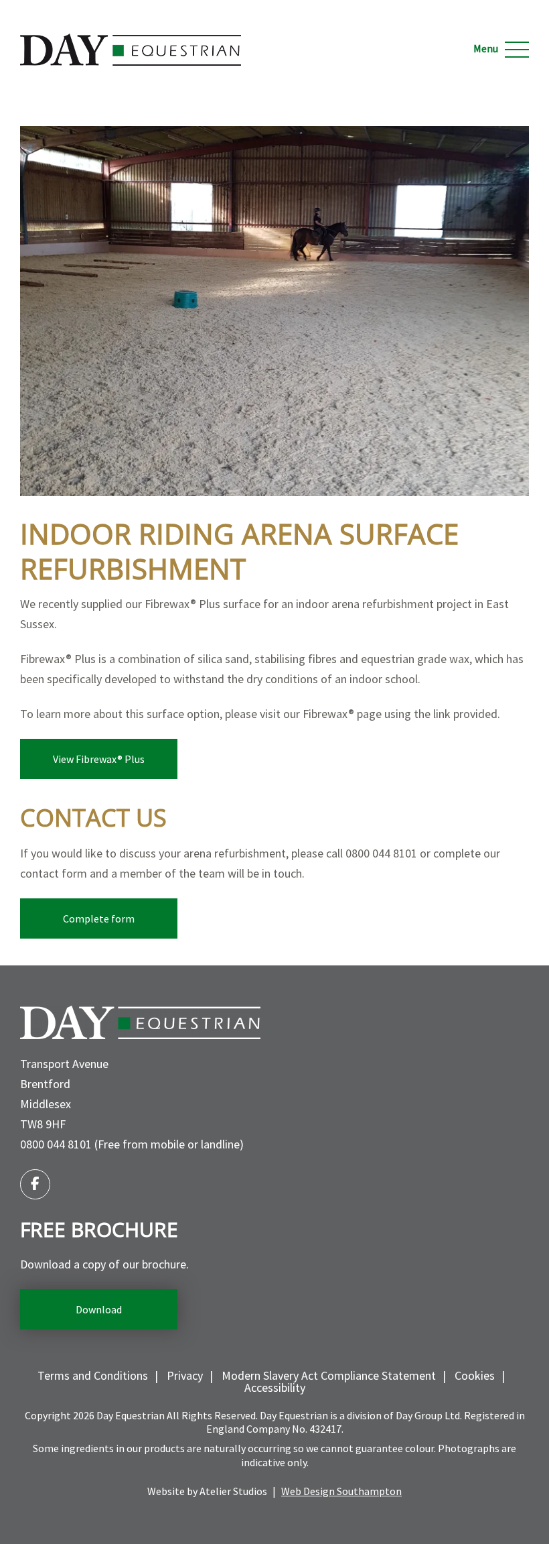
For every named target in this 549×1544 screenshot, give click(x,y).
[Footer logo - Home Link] (140, 1022)
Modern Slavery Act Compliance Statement (329, 1375)
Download (99, 1309)
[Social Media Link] (35, 1184)
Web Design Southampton (341, 1491)
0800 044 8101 (56, 1144)
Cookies (475, 1375)
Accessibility (274, 1387)
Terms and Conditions (92, 1375)
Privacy (185, 1375)
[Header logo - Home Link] (130, 39)
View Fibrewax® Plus (99, 759)
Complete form (99, 918)
